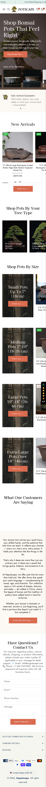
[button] (43, 393)
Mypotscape (22, 778)
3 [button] (24, 108)
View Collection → (23, 620)
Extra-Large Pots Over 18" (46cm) (18, 456)
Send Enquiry (22, 722)
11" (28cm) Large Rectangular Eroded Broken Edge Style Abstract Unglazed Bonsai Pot (18, 167)
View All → (23, 189)
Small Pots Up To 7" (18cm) (17, 291)
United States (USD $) (22, 772)
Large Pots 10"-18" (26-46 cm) (18, 401)
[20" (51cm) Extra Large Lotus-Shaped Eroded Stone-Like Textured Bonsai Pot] (12, 78)
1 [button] (20, 108)
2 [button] (22, 108)
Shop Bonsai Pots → (15, 54)
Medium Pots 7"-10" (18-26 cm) (18, 346)
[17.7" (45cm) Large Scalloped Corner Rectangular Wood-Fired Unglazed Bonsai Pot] (32, 78)
